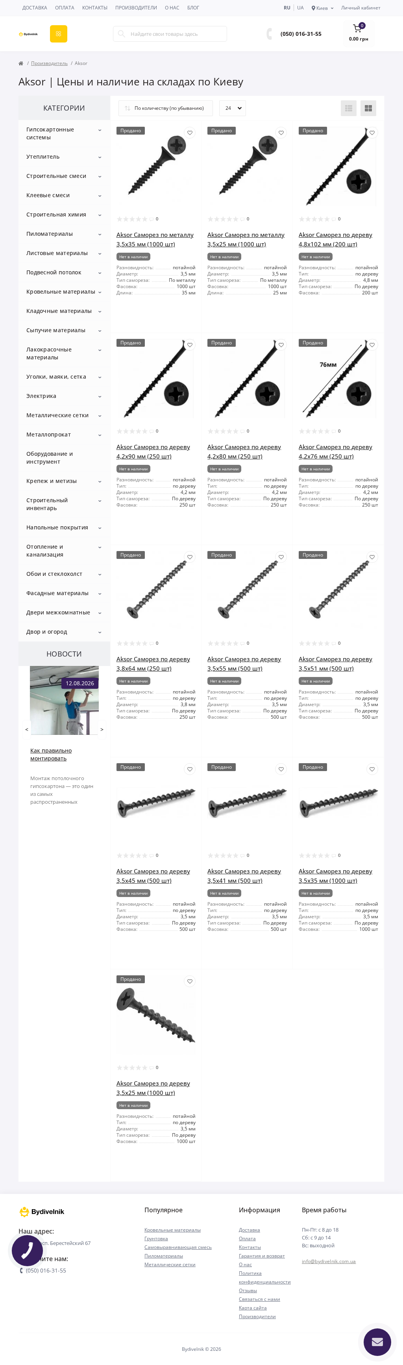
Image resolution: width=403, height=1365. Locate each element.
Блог (193, 7)
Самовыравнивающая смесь (178, 1247)
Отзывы (248, 1290)
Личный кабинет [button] (361, 7)
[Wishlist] (190, 133)
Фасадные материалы (57, 593)
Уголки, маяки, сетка (56, 376)
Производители (136, 7)
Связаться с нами (259, 1299)
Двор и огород (46, 631)
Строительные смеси (56, 175)
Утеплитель (42, 156)
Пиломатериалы (49, 233)
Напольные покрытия (57, 527)
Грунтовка (156, 1238)
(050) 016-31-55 (301, 33)
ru (287, 7)
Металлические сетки (57, 415)
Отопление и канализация (44, 550)
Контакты (94, 7)
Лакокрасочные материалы (49, 353)
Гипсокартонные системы (50, 133)
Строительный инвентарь (47, 504)
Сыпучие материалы (55, 330)
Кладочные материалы (59, 310)
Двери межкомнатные (58, 612)
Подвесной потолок (53, 272)
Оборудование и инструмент (49, 457)
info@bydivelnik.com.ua (329, 1261)
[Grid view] (368, 108)
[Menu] (58, 34)
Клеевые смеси (48, 195)
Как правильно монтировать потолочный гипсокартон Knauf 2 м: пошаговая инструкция (62, 754)
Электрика (41, 396)
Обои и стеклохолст (54, 573)
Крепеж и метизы (51, 481)
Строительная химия (56, 214)
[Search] (121, 34)
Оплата (64, 7)
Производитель (49, 63)
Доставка (34, 7)
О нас (172, 7)
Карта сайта (253, 1307)
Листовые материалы (57, 253)
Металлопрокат (48, 434)
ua (300, 7)
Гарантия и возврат (262, 1255)
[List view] (349, 108)
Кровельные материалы (60, 291)
